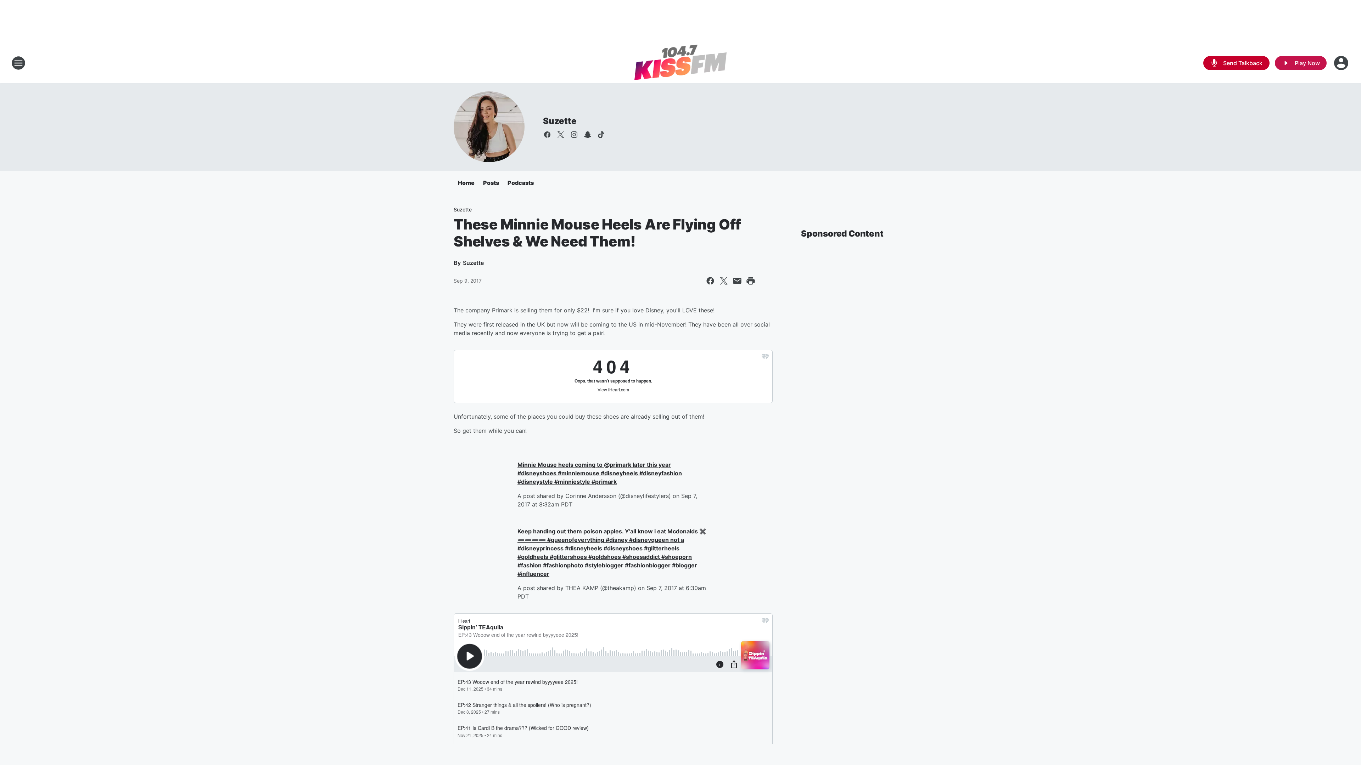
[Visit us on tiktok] (601, 134)
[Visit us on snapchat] (587, 134)
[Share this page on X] (724, 281)
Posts (491, 182)
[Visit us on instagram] (574, 134)
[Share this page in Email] (737, 281)
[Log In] (1342, 63)
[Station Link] (680, 63)
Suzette (560, 121)
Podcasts (521, 182)
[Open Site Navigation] (18, 63)
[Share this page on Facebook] (710, 281)
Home (466, 182)
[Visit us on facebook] (547, 134)
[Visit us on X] (560, 134)
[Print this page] (751, 281)
